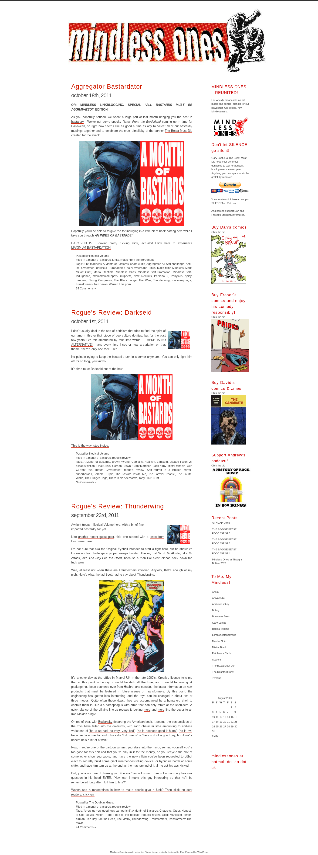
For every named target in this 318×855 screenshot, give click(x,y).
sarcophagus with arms (121, 705)
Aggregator (153, 263)
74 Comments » (86, 288)
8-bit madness (93, 263)
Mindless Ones (168, 40)
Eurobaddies (117, 267)
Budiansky (105, 721)
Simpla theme (151, 852)
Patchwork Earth (221, 653)
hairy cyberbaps (137, 267)
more (147, 709)
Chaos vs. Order (169, 810)
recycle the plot (178, 752)
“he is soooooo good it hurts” (157, 731)
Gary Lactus (219, 622)
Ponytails (177, 276)
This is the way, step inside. (90, 445)
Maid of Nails (219, 641)
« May (214, 735)
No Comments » (86, 482)
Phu (182, 852)
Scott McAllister (172, 814)
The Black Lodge (125, 280)
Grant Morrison (142, 465)
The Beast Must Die (178, 130)
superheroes (84, 474)
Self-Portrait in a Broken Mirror (169, 469)
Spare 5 (216, 659)
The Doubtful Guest (223, 672)
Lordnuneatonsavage (224, 634)
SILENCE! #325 (221, 523)
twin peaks (101, 284)
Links (115, 259)
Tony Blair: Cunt (149, 478)
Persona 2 (161, 276)
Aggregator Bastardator (106, 86)
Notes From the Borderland (137, 259)
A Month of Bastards (116, 263)
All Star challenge (173, 263)
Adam (215, 592)
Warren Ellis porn (120, 284)
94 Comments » (86, 827)
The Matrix (123, 818)
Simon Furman (141, 773)
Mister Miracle (177, 465)
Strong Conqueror (100, 280)
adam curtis (137, 263)
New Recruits (143, 276)
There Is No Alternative (123, 478)
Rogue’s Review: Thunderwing (117, 506)
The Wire (145, 280)
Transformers (84, 284)
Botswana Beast (221, 616)
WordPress (202, 852)
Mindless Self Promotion (154, 272)
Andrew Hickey (220, 604)
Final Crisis (103, 465)
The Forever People (161, 474)
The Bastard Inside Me (130, 474)
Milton (99, 814)
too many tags (181, 280)
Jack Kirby (159, 465)
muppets (125, 276)
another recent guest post (96, 537)
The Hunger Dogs (96, 478)
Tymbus (216, 678)
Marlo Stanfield (104, 272)
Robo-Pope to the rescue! (122, 814)
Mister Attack (219, 647)
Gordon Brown (121, 465)
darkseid (101, 267)
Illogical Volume (220, 628)
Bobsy (215, 610)
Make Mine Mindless (170, 267)
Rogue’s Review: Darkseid (111, 312)
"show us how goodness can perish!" (107, 810)
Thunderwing (161, 280)
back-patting (167, 231)
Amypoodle (218, 598)
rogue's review (121, 457)
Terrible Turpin (103, 474)
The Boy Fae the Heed (100, 818)
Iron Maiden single (83, 714)
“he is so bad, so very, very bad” (112, 731)
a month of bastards (98, 259)
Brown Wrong (121, 461)
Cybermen (88, 267)
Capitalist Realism (143, 461)
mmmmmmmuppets (105, 276)
